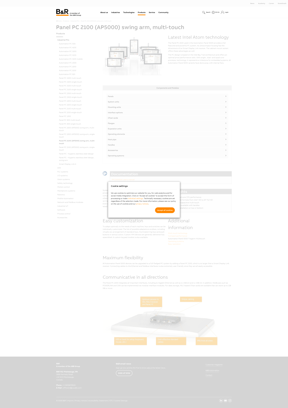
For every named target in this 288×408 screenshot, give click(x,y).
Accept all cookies (165, 210)
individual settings (135, 198)
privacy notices (142, 204)
